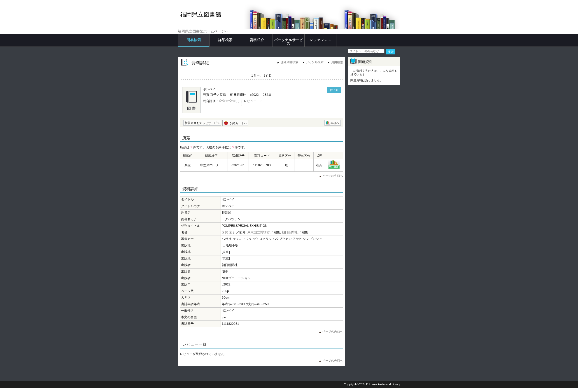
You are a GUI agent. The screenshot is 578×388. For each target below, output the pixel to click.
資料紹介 (257, 40)
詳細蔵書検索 (289, 62)
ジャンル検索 (315, 62)
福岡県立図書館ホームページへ (203, 31)
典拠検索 (337, 62)
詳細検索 (225, 40)
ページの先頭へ (332, 176)
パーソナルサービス (288, 41)
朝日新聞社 (290, 232)
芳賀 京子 (228, 232)
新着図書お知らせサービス (202, 123)
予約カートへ (238, 123)
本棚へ (335, 123)
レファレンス (320, 40)
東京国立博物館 (258, 232)
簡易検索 (193, 40)
